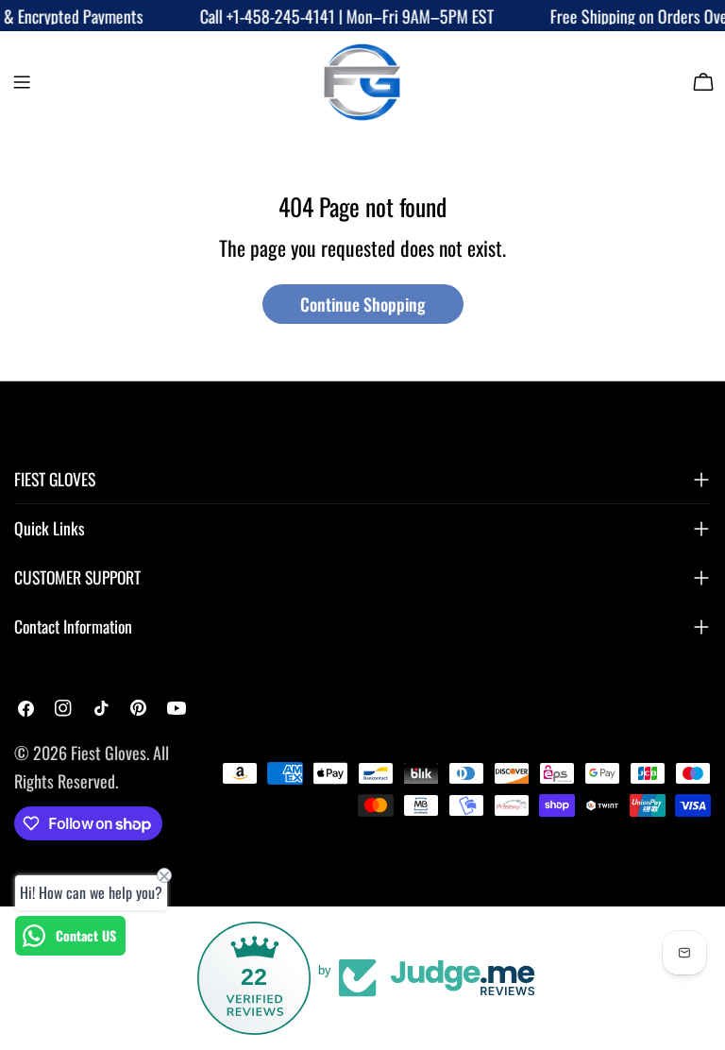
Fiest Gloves (108, 752)
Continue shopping (363, 304)
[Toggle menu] (22, 82)
